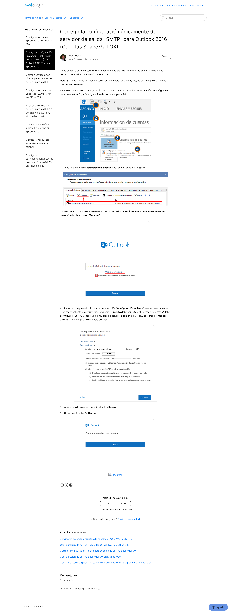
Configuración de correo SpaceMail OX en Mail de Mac (39, 41)
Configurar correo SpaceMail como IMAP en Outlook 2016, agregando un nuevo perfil (107, 562)
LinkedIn (71, 485)
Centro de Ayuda (32, 18)
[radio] (107, 503)
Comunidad (157, 5)
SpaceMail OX (76, 18)
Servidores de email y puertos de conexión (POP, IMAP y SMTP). (96, 538)
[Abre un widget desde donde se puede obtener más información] (218, 607)
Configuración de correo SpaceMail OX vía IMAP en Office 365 (39, 94)
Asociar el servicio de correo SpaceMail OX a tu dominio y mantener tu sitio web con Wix (39, 111)
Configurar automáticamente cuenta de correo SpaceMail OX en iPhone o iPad (39, 160)
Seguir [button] (165, 56)
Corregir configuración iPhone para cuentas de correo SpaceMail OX (39, 78)
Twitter (67, 485)
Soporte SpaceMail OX (55, 18)
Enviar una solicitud (177, 5)
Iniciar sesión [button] (197, 5)
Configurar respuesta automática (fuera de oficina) (37, 143)
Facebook (62, 485)
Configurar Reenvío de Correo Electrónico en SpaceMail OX (38, 128)
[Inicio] (34, 7)
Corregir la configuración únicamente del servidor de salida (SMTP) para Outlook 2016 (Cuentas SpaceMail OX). (39, 59)
